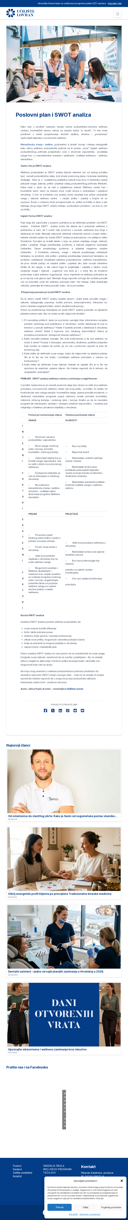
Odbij (85, 1207)
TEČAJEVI (49, 1172)
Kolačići (17, 1176)
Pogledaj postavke (111, 1207)
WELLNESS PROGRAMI (57, 1169)
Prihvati (60, 1207)
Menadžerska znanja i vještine (37, 144)
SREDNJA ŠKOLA (53, 1165)
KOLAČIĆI (73, 1214)
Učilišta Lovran (75, 688)
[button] (121, 1180)
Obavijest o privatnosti (89, 1214)
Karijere (17, 1169)
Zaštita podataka (22, 1172)
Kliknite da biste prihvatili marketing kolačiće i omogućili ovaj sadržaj (65, 1109)
